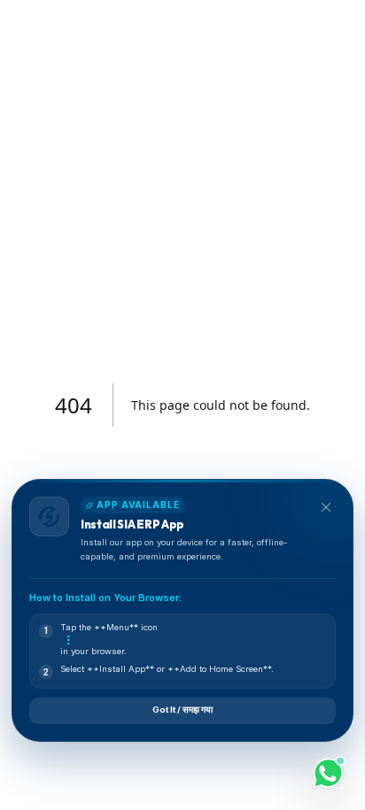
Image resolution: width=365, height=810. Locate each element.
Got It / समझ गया (182, 709)
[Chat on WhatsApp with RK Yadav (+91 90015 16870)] (328, 773)
